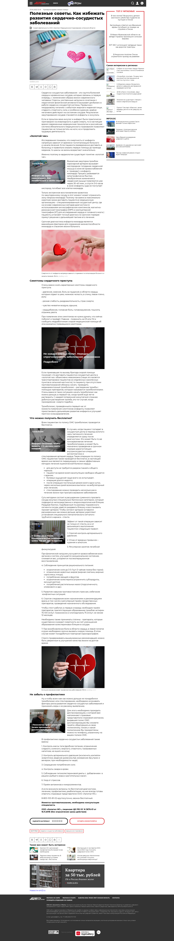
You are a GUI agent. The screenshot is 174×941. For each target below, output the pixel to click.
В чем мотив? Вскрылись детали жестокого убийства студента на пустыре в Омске (125, 18)
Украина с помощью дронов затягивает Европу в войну (126, 130)
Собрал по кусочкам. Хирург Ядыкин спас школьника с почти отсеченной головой (130, 70)
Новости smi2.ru (37, 890)
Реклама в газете (69, 898)
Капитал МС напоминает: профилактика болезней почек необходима (51, 850)
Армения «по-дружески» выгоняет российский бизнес (128, 146)
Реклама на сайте (53, 898)
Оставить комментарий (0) (87, 821)
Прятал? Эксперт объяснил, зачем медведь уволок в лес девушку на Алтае (129, 109)
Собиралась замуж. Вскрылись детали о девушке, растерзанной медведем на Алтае (129, 86)
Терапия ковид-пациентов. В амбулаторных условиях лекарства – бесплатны (50, 857)
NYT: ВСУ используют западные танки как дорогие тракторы (125, 46)
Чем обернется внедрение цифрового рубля (125, 138)
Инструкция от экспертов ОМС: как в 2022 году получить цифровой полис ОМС (89, 850)
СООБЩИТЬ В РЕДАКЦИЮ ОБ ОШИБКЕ (59, 900)
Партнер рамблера (67, 932)
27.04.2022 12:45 (35, 10)
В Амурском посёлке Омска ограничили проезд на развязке (125, 56)
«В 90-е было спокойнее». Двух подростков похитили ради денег (129, 93)
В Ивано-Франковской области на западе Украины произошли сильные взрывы (125, 37)
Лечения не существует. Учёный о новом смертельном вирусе (129, 101)
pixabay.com (34, 81)
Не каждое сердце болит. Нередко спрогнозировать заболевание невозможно (71, 355)
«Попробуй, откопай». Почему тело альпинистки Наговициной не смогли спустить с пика (130, 78)
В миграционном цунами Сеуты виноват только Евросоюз (127, 122)
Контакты (116, 898)
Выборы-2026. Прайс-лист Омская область (94, 898)
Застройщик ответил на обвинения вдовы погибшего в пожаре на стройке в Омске (125, 27)
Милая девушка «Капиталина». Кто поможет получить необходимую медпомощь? (88, 857)
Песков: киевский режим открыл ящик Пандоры (128, 153)
